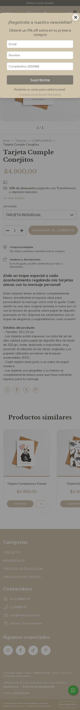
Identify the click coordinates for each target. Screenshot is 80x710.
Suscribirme (40, 80)
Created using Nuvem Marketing (40, 94)
